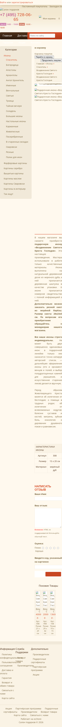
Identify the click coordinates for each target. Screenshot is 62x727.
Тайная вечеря (14, 105)
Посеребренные (14, 136)
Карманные (12, 126)
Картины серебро (13, 168)
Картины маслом (12, 178)
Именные (11, 85)
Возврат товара (49, 711)
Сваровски (11, 146)
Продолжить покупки (51, 60)
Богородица (12, 64)
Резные (10, 152)
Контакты (36, 42)
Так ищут (8, 193)
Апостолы (11, 70)
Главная (7, 35)
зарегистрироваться (22, 2)
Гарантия (8, 42)
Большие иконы (14, 116)
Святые (10, 95)
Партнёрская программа (28, 708)
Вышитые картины (13, 173)
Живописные (13, 131)
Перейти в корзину (44, 57)
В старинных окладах (17, 141)
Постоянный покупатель (34, 6)
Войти (3, 2)
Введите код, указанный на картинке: (48, 560)
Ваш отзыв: (41, 505)
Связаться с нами (39, 715)
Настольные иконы (16, 121)
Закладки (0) (56, 6)
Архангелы (11, 75)
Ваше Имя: (40, 494)
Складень (11, 111)
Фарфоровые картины (15, 163)
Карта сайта (8, 698)
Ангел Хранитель (15, 80)
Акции (22, 42)
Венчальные (12, 90)
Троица (10, 100)
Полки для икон (14, 157)
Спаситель (11, 59)
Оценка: (39, 543)
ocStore (37, 719)
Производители (25, 665)
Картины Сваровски (14, 183)
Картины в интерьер (15, 188)
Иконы (7, 55)
